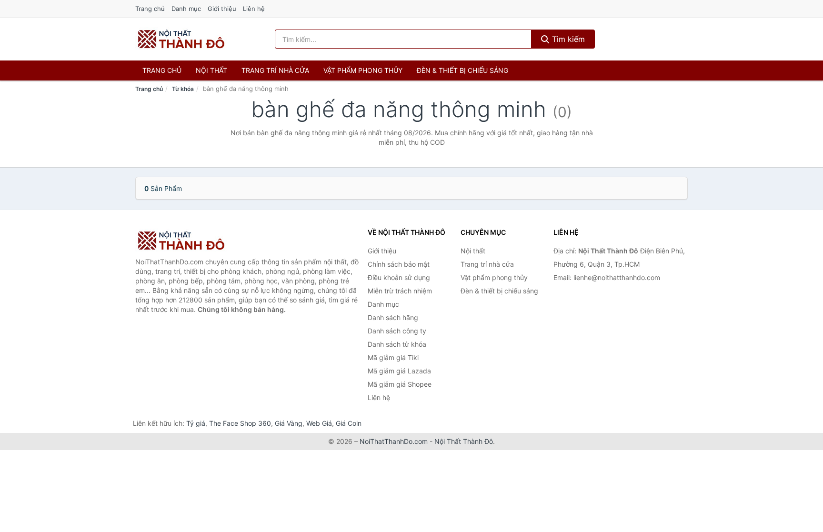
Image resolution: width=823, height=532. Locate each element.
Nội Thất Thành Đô (463, 441)
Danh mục (186, 8)
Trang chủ (150, 8)
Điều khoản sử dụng (399, 277)
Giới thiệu (222, 8)
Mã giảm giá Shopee (400, 384)
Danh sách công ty (397, 331)
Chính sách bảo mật (399, 264)
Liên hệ (254, 8)
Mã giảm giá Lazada (399, 371)
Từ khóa (183, 88)
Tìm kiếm (567, 39)
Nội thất (211, 70)
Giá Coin (348, 423)
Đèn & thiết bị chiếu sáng (462, 70)
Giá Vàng (288, 423)
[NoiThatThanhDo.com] (181, 39)
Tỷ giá (195, 423)
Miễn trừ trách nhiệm (400, 291)
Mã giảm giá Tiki (393, 357)
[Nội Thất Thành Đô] (183, 240)
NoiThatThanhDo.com (394, 441)
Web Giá (319, 423)
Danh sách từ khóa (397, 344)
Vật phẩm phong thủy (362, 70)
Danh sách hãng (393, 317)
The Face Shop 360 (240, 423)
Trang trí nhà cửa (275, 70)
